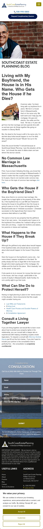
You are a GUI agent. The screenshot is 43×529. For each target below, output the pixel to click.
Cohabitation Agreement (16, 313)
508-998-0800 (22, 12)
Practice (4, 479)
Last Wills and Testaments (15, 304)
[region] (21, 509)
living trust (11, 306)
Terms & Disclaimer (8, 487)
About (4, 477)
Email (7, 387)
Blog (3, 482)
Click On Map (29, 487)
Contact (4, 484)
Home (4, 474)
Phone (6, 395)
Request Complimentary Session (22, 16)
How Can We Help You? (12, 402)
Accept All (21, 511)
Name (7, 380)
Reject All (21, 524)
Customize (21, 518)
